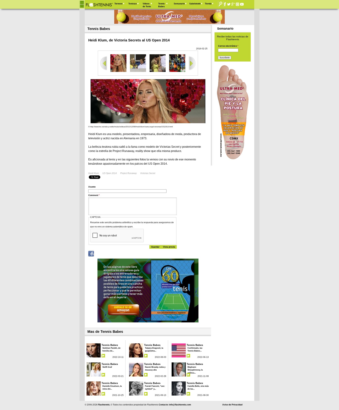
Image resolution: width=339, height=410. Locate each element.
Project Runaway (128, 173)
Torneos (118, 3)
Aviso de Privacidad (232, 404)
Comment (94, 195)
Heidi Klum (93, 173)
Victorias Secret (147, 173)
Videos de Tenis (147, 5)
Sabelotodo (195, 3)
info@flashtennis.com (180, 404)
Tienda (208, 3)
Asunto (92, 187)
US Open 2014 (109, 173)
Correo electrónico (228, 46)
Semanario (179, 3)
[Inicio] (99, 4)
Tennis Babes (161, 5)
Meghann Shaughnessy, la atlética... (195, 370)
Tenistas (132, 3)
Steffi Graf (107, 367)
